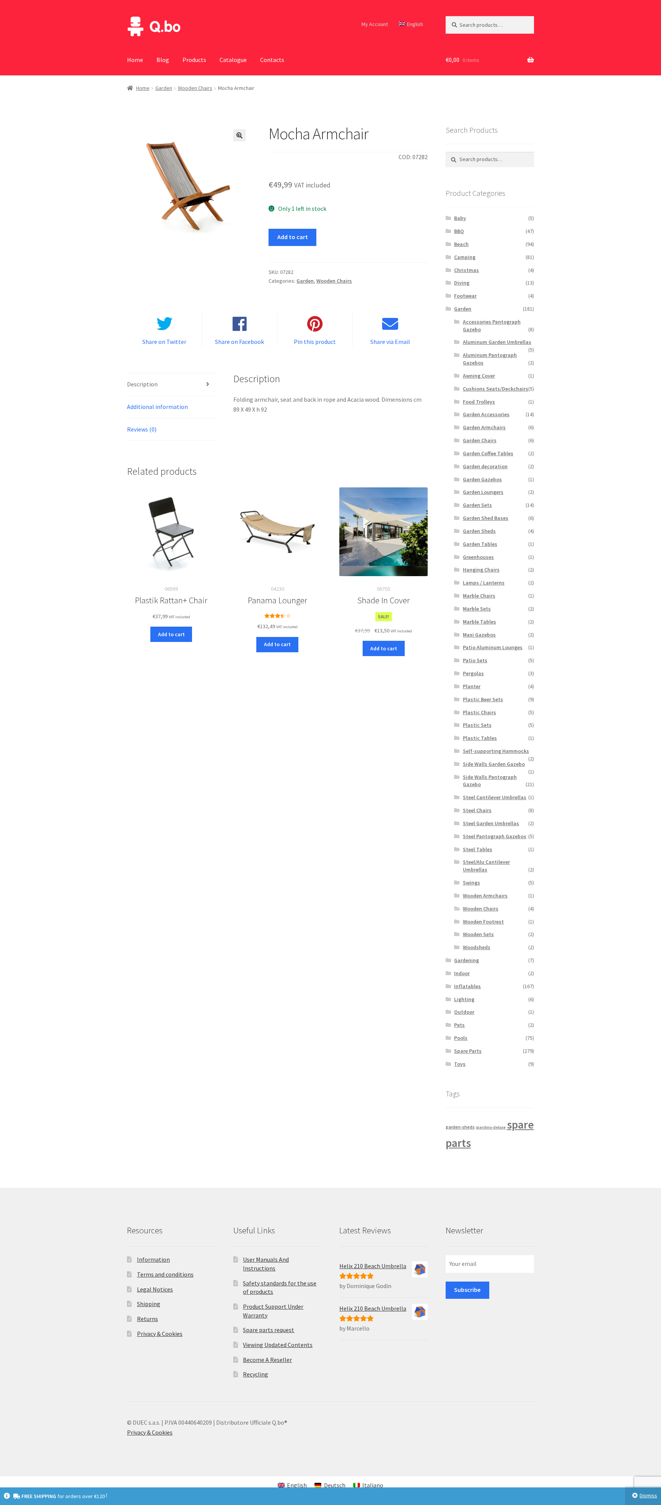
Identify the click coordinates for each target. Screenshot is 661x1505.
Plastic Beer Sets (483, 699)
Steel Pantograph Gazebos (494, 836)
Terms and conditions (165, 1274)
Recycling (255, 1374)
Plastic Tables (480, 738)
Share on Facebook (239, 341)
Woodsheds (476, 947)
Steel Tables (477, 849)
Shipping (148, 1304)
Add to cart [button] (171, 634)
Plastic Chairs (479, 712)
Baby (460, 218)
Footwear (465, 295)
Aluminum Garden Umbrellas (497, 342)
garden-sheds (460, 1127)
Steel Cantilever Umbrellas (494, 797)
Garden (163, 88)
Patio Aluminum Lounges (493, 647)
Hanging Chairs (481, 569)
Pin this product (315, 341)
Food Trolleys (479, 401)
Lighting (464, 999)
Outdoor (464, 1011)
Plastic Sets (477, 725)
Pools (460, 1037)
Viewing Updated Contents (278, 1345)
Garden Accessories (486, 414)
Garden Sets (477, 505)
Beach (461, 244)
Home (135, 60)
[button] (239, 135)
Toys (460, 1063)
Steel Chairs (477, 810)
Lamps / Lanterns (484, 582)
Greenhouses (478, 557)
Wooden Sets (478, 934)
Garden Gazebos (482, 479)
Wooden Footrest (483, 921)
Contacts (272, 60)
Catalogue (233, 60)
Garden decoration (485, 466)
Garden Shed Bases (485, 518)
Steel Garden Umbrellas (491, 823)
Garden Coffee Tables (488, 453)
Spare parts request (268, 1330)
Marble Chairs (479, 595)
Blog (162, 60)
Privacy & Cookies (159, 1333)
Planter (471, 686)
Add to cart (292, 237)
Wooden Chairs (195, 88)
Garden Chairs (480, 440)
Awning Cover (479, 375)
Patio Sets (475, 660)
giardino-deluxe (491, 1127)
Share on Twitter (164, 341)
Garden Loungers (483, 492)
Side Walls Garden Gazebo (494, 764)
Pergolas (473, 673)
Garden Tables (480, 544)
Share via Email (390, 341)
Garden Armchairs (484, 427)
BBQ (459, 231)
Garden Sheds (479, 531)
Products (194, 60)
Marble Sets (477, 608)
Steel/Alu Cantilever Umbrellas (486, 865)
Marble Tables (479, 621)
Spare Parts (468, 1050)
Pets (459, 1024)
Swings (471, 882)
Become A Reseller (267, 1359)
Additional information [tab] (157, 406)
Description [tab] (142, 384)
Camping (464, 257)
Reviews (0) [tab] (141, 429)
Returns (147, 1319)
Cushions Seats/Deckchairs (495, 388)
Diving (461, 282)
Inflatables (467, 986)
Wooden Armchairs (485, 895)
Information (153, 1259)
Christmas (466, 270)
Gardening (466, 960)
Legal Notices (155, 1289)
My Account (374, 24)
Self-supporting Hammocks (496, 751)
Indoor (462, 973)
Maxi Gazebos (479, 634)
